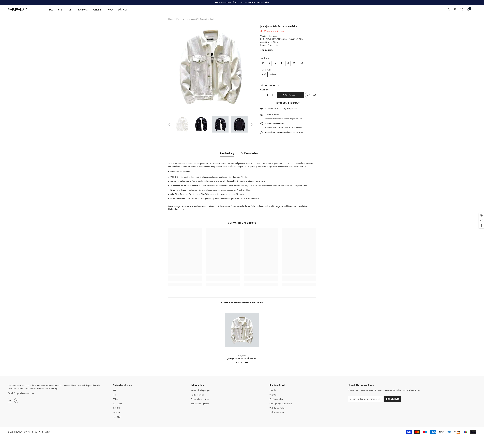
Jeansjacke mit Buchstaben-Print (242, 358)
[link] (185, 279)
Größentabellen (249, 153)
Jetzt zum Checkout (288, 103)
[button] (169, 124)
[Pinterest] (10, 400)
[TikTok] (16, 400)
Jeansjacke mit (206, 163)
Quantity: (264, 89)
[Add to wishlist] (308, 95)
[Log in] (455, 9)
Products (180, 18)
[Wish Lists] (461, 9)
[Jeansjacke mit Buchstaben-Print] (242, 330)
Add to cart (289, 94)
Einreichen (392, 398)
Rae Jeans (273, 36)
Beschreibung (227, 153)
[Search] (448, 9)
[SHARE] (313, 95)
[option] (210, 67)
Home (170, 18)
